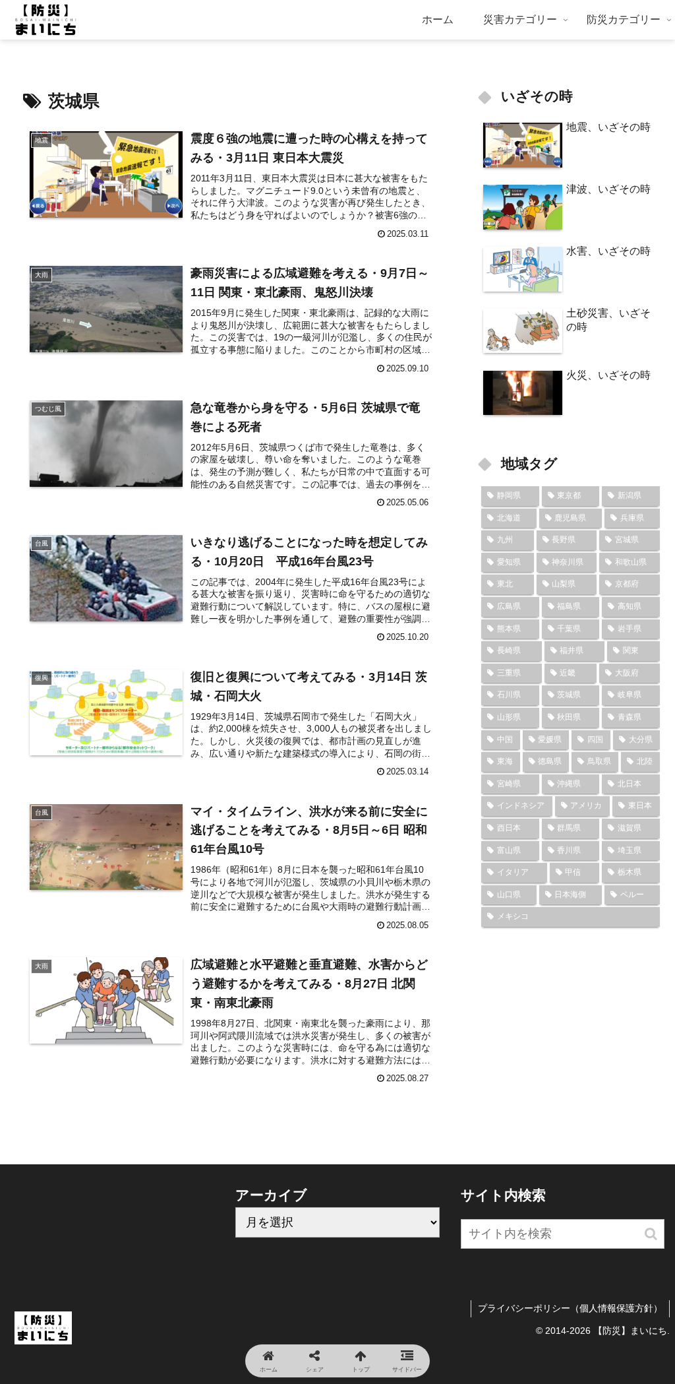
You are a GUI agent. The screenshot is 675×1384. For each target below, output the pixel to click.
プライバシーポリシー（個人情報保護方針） (570, 1308)
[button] (650, 1234)
